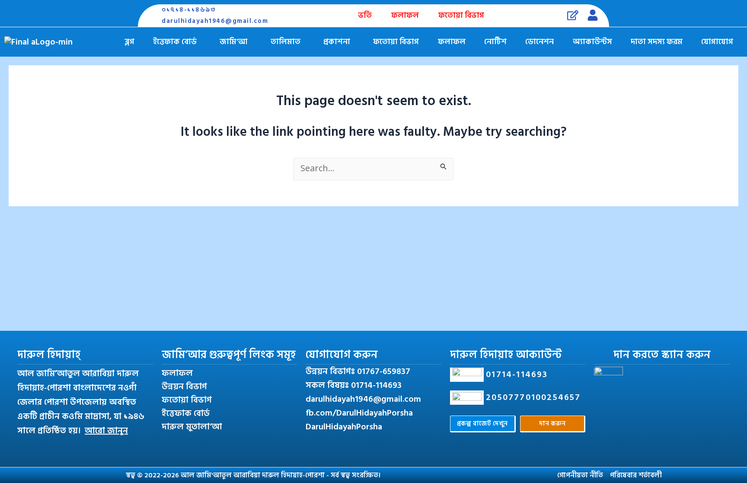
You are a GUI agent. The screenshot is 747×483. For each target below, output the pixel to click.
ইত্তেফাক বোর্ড (175, 41)
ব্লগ (129, 41)
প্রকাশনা (336, 41)
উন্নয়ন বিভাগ (184, 386)
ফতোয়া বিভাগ (461, 15)
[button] (177, 42)
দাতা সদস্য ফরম (657, 41)
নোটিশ (495, 41)
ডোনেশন (539, 41)
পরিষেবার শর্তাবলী (636, 475)
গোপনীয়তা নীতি (580, 475)
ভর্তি (365, 15)
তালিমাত (285, 41)
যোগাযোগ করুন (342, 355)
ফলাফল (405, 15)
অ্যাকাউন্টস (592, 41)
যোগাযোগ (717, 41)
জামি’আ (233, 41)
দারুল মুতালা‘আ (192, 426)
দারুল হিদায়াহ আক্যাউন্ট (506, 355)
